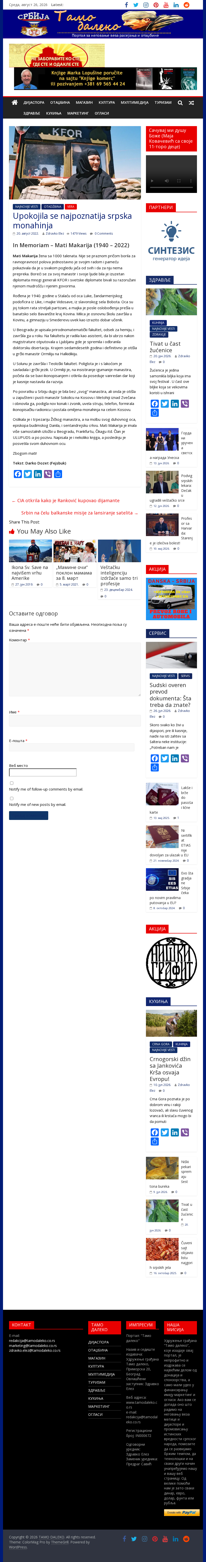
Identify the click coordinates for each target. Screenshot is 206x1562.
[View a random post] (191, 102)
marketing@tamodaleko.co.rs (33, 1345)
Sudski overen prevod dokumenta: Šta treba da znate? (170, 694)
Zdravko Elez (55, 233)
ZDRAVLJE (159, 334)
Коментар (19, 639)
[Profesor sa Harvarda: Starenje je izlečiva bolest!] (162, 516)
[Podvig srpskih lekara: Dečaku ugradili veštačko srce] (162, 473)
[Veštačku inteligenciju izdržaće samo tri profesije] (119, 542)
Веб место (18, 765)
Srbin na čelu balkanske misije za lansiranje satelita (79, 513)
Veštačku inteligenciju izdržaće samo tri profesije (119, 575)
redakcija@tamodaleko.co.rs (32, 1340)
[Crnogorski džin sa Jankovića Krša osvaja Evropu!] (171, 1012)
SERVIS (185, 676)
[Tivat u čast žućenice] (171, 291)
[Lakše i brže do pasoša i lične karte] (162, 785)
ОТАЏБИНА (60, 102)
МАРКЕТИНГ (78, 113)
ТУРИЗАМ (163, 102)
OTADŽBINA (52, 206)
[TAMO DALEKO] (14, 102)
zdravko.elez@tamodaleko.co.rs (35, 1350)
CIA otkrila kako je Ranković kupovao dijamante (66, 500)
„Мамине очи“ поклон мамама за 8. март (74, 572)
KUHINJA (158, 323)
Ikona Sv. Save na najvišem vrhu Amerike (30, 572)
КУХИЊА (53, 113)
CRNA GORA (161, 1044)
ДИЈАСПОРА (33, 102)
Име (14, 711)
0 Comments (103, 233)
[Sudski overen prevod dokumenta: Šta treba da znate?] (171, 644)
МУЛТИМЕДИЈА (134, 102)
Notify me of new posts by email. (37, 804)
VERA (70, 206)
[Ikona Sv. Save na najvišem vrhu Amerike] (30, 542)
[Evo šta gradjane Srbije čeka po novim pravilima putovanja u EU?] (162, 870)
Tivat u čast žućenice (165, 347)
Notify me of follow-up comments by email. (46, 789)
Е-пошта (18, 740)
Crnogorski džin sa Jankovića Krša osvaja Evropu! (170, 1068)
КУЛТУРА (107, 102)
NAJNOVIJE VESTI (26, 206)
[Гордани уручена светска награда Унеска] (162, 430)
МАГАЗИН (84, 102)
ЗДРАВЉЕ (31, 113)
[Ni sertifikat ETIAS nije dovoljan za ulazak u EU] (162, 828)
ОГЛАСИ (102, 113)
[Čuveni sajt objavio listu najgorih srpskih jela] (162, 1240)
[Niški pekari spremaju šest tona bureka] (162, 1159)
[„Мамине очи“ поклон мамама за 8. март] (75, 542)
